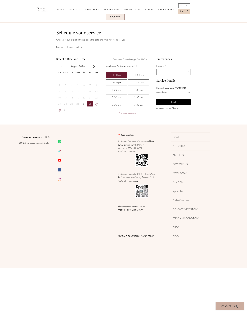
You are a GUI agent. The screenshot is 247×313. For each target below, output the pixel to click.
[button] (92, 9)
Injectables (178, 191)
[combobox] (173, 72)
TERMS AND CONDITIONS (186, 218)
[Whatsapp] (59, 141)
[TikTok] (59, 151)
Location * (161, 66)
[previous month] (61, 66)
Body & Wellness (181, 200)
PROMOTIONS (180, 164)
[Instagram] (59, 179)
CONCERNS (179, 146)
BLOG (176, 236)
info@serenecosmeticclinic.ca (132, 206)
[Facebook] (59, 169)
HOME (176, 137)
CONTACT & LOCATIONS (186, 209)
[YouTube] (59, 160)
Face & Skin (178, 182)
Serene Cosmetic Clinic (36, 137)
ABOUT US (178, 155)
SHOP (176, 227)
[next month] (94, 66)
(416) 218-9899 (134, 209)
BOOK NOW (180, 173)
